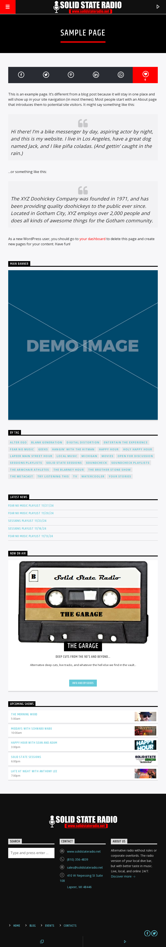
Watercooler (92, 476)
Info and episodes (83, 683)
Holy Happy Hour (137, 449)
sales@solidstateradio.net (85, 867)
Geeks (43, 449)
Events (49, 925)
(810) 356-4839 (77, 859)
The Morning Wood (24, 714)
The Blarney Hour (68, 470)
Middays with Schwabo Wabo (31, 728)
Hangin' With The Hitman (73, 449)
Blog (33, 925)
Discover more (121, 876)
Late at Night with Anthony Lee (34, 771)
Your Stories (120, 476)
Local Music (67, 456)
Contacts (70, 925)
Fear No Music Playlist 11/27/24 (31, 506)
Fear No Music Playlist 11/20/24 (31, 513)
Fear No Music (22, 449)
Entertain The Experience (126, 442)
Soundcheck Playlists (130, 463)
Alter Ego (18, 442)
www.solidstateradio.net (84, 851)
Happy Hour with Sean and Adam (34, 742)
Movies (107, 456)
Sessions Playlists (26, 463)
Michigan (89, 456)
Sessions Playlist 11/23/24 (27, 521)
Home (16, 925)
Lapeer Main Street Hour (31, 456)
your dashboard (92, 238)
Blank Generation (46, 442)
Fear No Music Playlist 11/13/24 (30, 536)
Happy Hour (109, 449)
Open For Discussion (135, 456)
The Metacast (21, 476)
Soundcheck (96, 463)
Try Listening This (53, 476)
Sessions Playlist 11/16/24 (27, 529)
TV (75, 476)
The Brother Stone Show (109, 470)
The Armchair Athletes (29, 470)
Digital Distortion (83, 442)
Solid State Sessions (64, 463)
